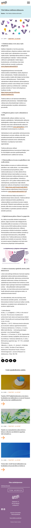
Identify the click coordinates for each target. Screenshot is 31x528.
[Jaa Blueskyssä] (6, 360)
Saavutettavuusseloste (15, 518)
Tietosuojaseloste (15, 514)
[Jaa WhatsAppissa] (14, 360)
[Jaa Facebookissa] (10, 360)
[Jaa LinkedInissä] (2, 360)
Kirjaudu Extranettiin (15, 512)
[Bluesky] (4, 509)
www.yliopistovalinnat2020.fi (9, 66)
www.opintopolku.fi (18, 126)
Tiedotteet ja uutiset (14, 38)
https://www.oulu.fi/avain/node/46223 (16, 187)
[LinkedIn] (2, 509)
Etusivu (3, 13)
